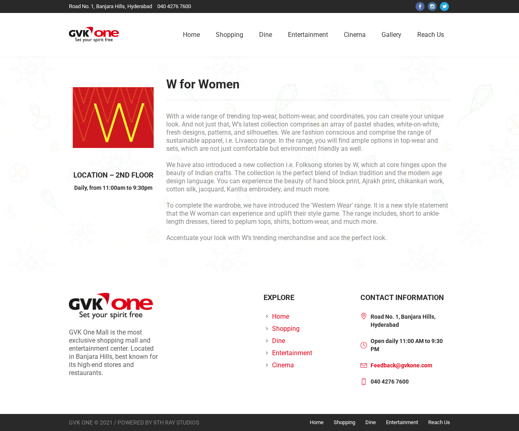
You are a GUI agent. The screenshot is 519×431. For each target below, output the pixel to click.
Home (280, 316)
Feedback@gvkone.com (401, 365)
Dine (278, 341)
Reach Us (439, 422)
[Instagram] (432, 6)
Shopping (286, 328)
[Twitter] (444, 6)
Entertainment (292, 353)
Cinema (283, 365)
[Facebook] (420, 6)
